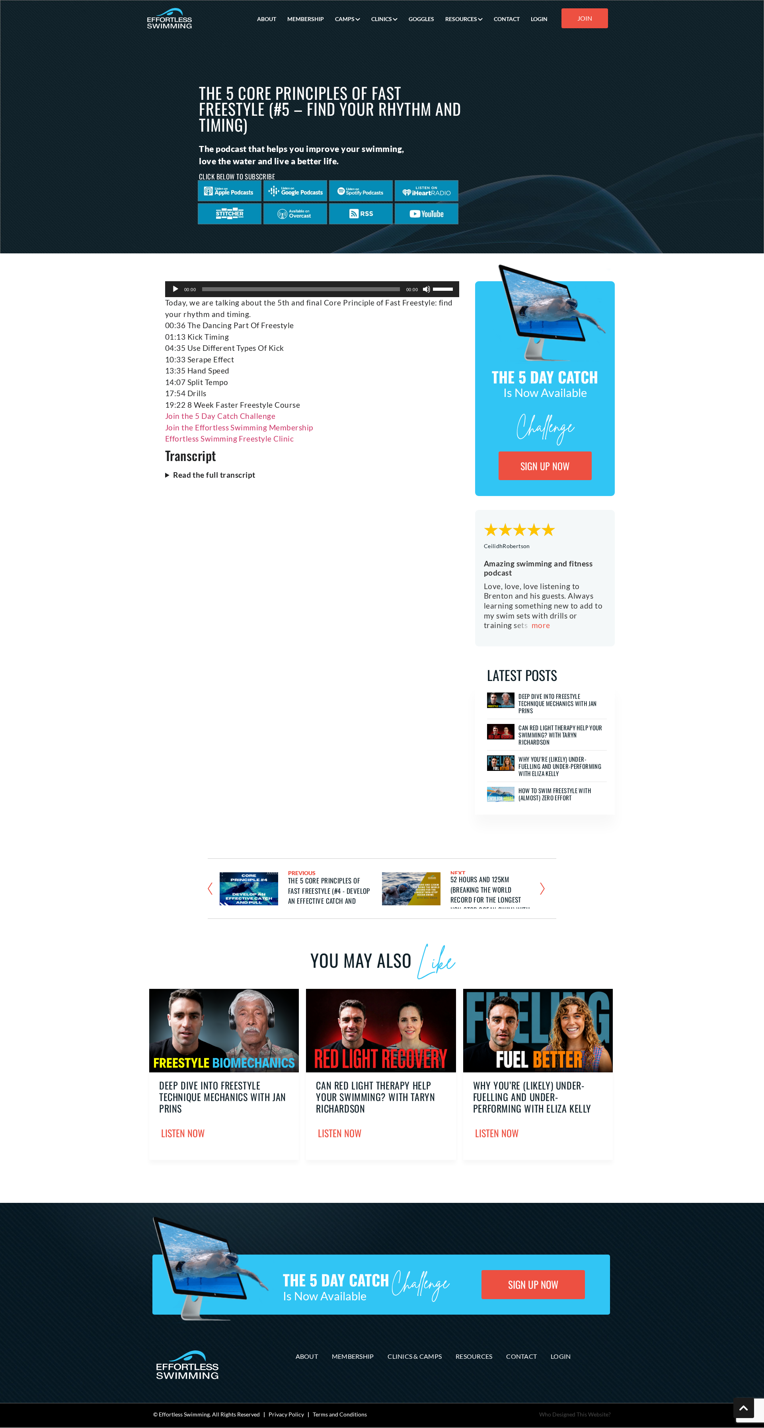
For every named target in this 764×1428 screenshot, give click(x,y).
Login (561, 1356)
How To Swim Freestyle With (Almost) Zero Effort (554, 794)
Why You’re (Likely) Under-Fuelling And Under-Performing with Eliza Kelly (559, 766)
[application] (312, 289)
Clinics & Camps (415, 1356)
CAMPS (345, 19)
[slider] (444, 288)
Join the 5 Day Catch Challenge (220, 415)
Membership (353, 1356)
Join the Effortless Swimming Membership (239, 427)
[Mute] (427, 289)
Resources (474, 1356)
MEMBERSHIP (305, 19)
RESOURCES (461, 19)
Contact (521, 1356)
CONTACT (507, 19)
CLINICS (381, 19)
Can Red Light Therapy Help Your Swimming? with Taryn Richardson (560, 734)
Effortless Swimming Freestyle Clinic (229, 438)
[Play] (175, 289)
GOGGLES (421, 19)
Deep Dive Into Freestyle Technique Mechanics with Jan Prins (557, 703)
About (307, 1356)
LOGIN (539, 19)
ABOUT (266, 19)
